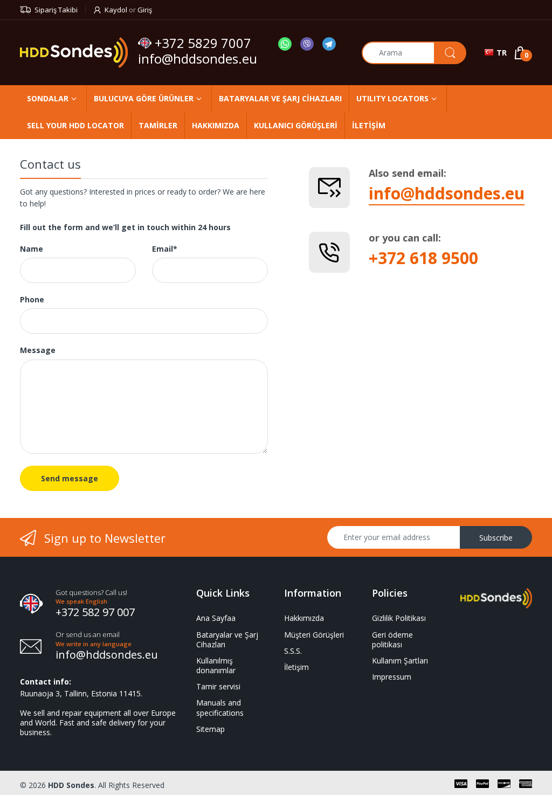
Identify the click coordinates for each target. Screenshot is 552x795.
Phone (32, 300)
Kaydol (116, 10)
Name (31, 249)
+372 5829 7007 (203, 43)
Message (38, 350)
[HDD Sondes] (75, 52)
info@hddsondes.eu (199, 58)
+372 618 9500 (423, 258)
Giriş (144, 10)
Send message (69, 478)
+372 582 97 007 (95, 612)
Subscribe (496, 538)
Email (164, 249)
